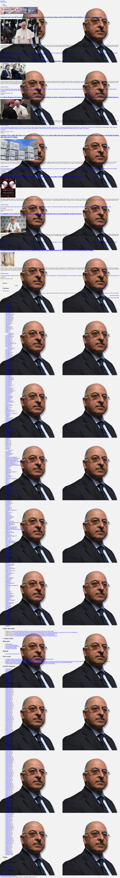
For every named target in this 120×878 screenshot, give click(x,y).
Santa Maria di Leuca (29, 90)
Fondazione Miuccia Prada (11, 463)
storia (37, 52)
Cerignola (79, 275)
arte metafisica (8, 374)
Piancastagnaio (90, 242)
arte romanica (8, 392)
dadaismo (7, 437)
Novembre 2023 (9, 705)
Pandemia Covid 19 (4, 90)
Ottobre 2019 (8, 761)
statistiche (44, 127)
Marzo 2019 (8, 769)
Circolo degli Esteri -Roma (11, 428)
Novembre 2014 (9, 827)
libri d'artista (8, 499)
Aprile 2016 (8, 808)
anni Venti (8, 322)
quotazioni (8, 579)
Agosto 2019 (8, 763)
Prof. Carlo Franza (38, 54)
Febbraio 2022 (8, 729)
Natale (7, 546)
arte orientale (8, 383)
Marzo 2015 (8, 823)
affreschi (7, 304)
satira (7, 589)
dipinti (7, 441)
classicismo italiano (9, 430)
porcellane (8, 574)
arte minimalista (9, 378)
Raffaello (7, 582)
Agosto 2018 (8, 776)
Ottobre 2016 (8, 801)
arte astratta (8, 338)
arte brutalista (8, 341)
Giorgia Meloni (91, 52)
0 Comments (3, 276)
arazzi (7, 325)
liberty (7, 497)
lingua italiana (8, 503)
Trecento (7, 616)
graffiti (7, 479)
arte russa (7, 394)
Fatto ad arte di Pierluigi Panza (12, 645)
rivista (7, 587)
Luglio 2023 (8, 710)
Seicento (7, 594)
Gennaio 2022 (8, 730)
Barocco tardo (8, 405)
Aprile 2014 (8, 835)
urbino (7, 621)
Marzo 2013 (8, 850)
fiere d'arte (8, 454)
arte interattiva (8, 369)
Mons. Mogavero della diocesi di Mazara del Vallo (10, 169)
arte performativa (9, 385)
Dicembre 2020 (9, 745)
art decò (7, 331)
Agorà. (49, 89)
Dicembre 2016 (9, 799)
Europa (23, 127)
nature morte (8, 547)
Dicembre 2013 (9, 839)
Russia (7, 588)
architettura (8, 327)
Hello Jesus (74, 242)
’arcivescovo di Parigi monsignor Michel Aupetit (70, 127)
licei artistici (8, 501)
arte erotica (8, 353)
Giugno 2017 (8, 792)
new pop (7, 549)
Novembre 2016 (9, 800)
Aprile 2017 (8, 794)
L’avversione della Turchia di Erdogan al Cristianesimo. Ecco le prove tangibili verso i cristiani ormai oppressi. (35, 633)
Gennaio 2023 (8, 717)
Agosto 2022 (8, 722)
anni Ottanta (8, 316)
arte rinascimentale (9, 390)
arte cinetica (10, 347)
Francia (27, 127)
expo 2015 (8, 448)
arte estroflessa (8, 354)
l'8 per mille (89, 168)
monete (7, 533)
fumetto (7, 468)
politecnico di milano (10, 568)
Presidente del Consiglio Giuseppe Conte (70, 128)
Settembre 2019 (9, 762)
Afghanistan (8, 305)
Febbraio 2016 (8, 810)
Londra (7, 506)
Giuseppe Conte (98, 52)
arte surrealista (8, 397)
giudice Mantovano (35, 128)
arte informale (8, 368)
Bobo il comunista (48, 242)
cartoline (7, 422)
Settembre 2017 (9, 789)
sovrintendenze (8, 603)
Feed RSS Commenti (12, 875)
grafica (7, 480)
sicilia (7, 601)
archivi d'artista (8, 328)
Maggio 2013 (8, 847)
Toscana (7, 615)
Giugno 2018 (8, 779)
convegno (12, 52)
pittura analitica (9, 565)
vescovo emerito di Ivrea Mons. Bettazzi (29, 169)
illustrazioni (8, 484)
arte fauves (8, 358)
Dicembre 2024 (9, 691)
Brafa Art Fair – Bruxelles (11, 413)
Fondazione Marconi (10, 462)
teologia (7, 614)
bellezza (7, 407)
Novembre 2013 (9, 841)
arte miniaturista (9, 377)
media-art (7, 520)
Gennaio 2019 (8, 771)
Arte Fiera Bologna (9, 360)
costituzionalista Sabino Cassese (14, 128)
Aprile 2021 (8, 740)
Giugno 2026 (8, 671)
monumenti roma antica (10, 535)
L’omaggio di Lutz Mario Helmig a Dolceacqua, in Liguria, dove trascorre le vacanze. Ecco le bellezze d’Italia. (32, 631)
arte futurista (8, 363)
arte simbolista (8, 396)
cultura (16, 52)
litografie (7, 504)
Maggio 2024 (8, 699)
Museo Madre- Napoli (10, 541)
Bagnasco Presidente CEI (64, 275)
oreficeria (7, 556)
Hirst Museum (8, 483)
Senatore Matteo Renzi (46, 54)
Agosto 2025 (8, 682)
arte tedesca (8, 398)
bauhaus (7, 406)
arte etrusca (8, 355)
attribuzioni (8, 404)
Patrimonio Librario (9, 560)
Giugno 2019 (8, 765)
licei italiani (8, 502)
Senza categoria (9, 596)
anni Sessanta (8, 318)
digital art (7, 440)
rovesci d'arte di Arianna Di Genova (13, 653)
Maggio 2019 (8, 766)
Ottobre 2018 (8, 774)
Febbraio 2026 (8, 675)
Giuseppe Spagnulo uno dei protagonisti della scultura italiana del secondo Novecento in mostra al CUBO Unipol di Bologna (30, 663)
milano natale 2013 (9, 523)
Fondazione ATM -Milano (11, 457)
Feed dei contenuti (9, 866)
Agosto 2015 (8, 817)
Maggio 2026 (8, 672)
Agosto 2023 (8, 709)
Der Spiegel (81, 206)
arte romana (8, 391)
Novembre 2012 (9, 854)
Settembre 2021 (9, 735)
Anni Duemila (7, 52)
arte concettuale (9, 342)
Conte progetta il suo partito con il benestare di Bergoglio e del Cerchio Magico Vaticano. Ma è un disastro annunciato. (38, 61)
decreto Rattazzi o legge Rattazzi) (80, 168)
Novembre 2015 (9, 814)
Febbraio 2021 (8, 743)
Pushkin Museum (9, 577)
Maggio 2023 (8, 712)
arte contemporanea (9, 343)
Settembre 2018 (9, 775)
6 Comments (3, 91)
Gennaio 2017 (8, 798)
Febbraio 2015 (8, 824)
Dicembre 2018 (9, 772)
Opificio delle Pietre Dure (11, 555)
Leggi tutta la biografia (114, 295)
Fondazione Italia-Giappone (11, 460)
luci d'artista (8, 507)
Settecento (8, 598)
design (7, 439)
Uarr (109, 242)
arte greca (7, 367)
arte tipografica (8, 400)
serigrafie (7, 597)
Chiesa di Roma (98, 127)
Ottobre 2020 (8, 747)
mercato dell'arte (9, 521)
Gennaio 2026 (8, 676)
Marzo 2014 (8, 836)
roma (118, 275)
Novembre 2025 (9, 678)
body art (7, 412)
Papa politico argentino (19, 90)
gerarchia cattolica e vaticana (96, 89)
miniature (7, 525)
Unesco (7, 619)
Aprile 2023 (8, 713)
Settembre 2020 (9, 748)
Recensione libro (35, 206)
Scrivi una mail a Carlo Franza (112, 297)
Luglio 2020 (8, 751)
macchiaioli (8, 508)
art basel (7, 329)
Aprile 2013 (8, 848)
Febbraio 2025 (8, 689)
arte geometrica (9, 364)
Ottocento (7, 557)
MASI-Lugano (8, 517)
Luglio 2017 (8, 791)
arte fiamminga (8, 359)
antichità (7, 324)
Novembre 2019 (9, 760)
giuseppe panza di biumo (10, 478)
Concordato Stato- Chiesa (107, 127)
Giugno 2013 (8, 846)
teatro (7, 613)
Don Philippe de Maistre (26, 128)
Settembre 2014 (9, 829)
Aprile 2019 (8, 767)
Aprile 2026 (8, 673)
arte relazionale (8, 389)
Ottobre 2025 (8, 680)
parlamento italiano (30, 54)
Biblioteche (8, 409)
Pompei (7, 571)
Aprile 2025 (8, 686)
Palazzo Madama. (15, 54)
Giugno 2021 (8, 738)
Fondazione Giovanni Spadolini (12, 458)
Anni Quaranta (8, 317)
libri (20, 206)
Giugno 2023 (8, 711)
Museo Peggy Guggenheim (11, 542)
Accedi (7, 865)
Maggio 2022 (8, 726)
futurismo (7, 470)
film (6, 456)
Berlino (7, 408)
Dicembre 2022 (9, 718)
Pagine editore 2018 (104, 206)
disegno (26, 242)
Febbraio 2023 (8, 716)
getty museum (8, 476)
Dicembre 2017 (9, 785)
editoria (7, 444)
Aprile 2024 (8, 700)
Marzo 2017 (8, 796)
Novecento (8, 552)
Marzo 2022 (8, 728)
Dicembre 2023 (9, 704)
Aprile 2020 (8, 754)
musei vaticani (8, 540)
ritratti (31, 89)
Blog (4, 4)
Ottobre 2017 (8, 788)
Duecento (7, 443)
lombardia (7, 505)
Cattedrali (12, 127)
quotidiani (7, 580)
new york (7, 550)
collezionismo (8, 431)
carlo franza (55, 89)
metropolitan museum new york (12, 522)
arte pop (7, 386)
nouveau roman (9, 551)
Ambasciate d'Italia (9, 306)
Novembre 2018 (9, 773)
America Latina (9, 309)
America (7, 307)
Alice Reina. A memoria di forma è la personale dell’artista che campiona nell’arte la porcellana (24, 660)
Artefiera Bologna (9, 401)
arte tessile (8, 399)
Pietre (7, 562)
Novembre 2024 (9, 692)
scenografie (8, 591)
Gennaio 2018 (8, 784)
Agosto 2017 (8, 790)
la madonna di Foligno (10, 493)
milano (78, 242)
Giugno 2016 (8, 806)
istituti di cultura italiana (10, 489)
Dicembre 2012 (9, 853)
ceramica (7, 424)
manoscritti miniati (9, 516)
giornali (7, 477)
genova (7, 474)
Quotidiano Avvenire (97, 242)
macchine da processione (10, 510)
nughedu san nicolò (9, 553)
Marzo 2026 (8, 674)
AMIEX (7, 310)
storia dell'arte (8, 610)
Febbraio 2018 (8, 783)
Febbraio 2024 (8, 702)
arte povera (8, 387)
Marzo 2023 (8, 714)
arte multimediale (9, 379)
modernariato (8, 531)
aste (6, 403)
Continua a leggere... (4, 50)
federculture (8, 452)
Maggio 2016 (8, 807)
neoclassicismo (8, 548)
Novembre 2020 (9, 746)
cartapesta (7, 421)
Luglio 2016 (8, 805)
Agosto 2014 (8, 830)
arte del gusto (8, 345)
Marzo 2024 (8, 701)
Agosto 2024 (8, 695)
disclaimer (2, 871)
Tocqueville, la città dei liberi (11, 648)
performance (8, 561)
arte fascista (8, 356)
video (7, 624)
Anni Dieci (8, 313)
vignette (40, 242)
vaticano (40, 52)
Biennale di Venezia (9, 410)
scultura (7, 592)
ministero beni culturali (10, 528)
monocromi (8, 534)
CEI (54, 52)
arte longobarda (9, 372)
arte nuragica (8, 380)
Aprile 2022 (8, 727)
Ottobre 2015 (8, 815)
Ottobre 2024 (8, 693)
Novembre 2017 (9, 787)
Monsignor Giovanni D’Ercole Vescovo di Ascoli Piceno (51, 128)
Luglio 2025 (8, 683)
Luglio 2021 (8, 737)
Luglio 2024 (8, 696)
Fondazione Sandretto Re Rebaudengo (13, 465)
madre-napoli (8, 512)
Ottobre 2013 (8, 842)
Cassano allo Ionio (73, 275)
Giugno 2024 (8, 698)
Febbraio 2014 (8, 837)
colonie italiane (8, 432)
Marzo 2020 (8, 755)
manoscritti (8, 515)
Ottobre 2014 (8, 828)
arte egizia (8, 351)
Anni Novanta (8, 315)
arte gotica (8, 365)
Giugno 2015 (8, 819)
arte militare (8, 376)
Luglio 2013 (8, 845)
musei (7, 539)
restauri (7, 584)
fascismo (7, 451)
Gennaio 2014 (8, 838)
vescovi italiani (86, 128)
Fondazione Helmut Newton (11, 459)
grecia (7, 481)
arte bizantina (8, 340)
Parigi (7, 559)
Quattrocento (8, 578)
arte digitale (8, 346)
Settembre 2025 (9, 681)
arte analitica (8, 337)
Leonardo (7, 496)
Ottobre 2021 (8, 734)
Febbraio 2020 (8, 756)
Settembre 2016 (9, 802)
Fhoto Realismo (9, 453)
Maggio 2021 (8, 739)
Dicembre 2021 (9, 731)
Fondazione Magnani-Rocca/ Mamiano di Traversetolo (16, 461)
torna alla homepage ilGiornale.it (6, 874)
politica (21, 52)
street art (7, 611)
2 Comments (3, 244)
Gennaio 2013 (8, 852)
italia (19, 52)
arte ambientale (8, 336)
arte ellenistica (8, 352)
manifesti (7, 514)
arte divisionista (9, 349)
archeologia (8, 326)
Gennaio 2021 (8, 744)
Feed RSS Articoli (4, 875)
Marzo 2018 (8, 782)
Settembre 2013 (9, 843)
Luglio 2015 (8, 818)
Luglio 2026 (8, 669)
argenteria (10, 333)
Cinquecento (8, 427)
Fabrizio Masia (87, 89)
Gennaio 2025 (8, 690)
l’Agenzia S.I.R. (104, 52)
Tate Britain (8, 612)
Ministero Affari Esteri (10, 526)
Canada (7, 416)
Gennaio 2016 (8, 811)
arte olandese (8, 381)
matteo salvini (111, 52)
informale (7, 486)
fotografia (7, 466)
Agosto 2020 (8, 749)
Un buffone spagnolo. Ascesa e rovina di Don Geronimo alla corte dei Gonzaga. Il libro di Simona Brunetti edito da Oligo (30, 659)
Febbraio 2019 (8, 770)
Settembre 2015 (9, 816)
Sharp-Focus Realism (10, 600)
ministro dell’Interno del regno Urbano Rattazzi (107, 168)
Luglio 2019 (8, 764)
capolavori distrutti (9, 418)
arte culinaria (8, 344)
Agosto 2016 (8, 803)
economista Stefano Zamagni (82, 52)
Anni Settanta (8, 319)
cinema (7, 426)
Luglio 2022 (8, 723)
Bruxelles (7, 414)
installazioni (8, 487)
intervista (15, 89)
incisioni (9, 450)
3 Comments (3, 55)
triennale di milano (9, 618)
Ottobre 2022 (8, 720)
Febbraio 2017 (8, 797)
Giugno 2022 (8, 725)
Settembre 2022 (9, 721)
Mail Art (7, 513)
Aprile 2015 (8, 821)
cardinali (64, 206)
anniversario (8, 323)
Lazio (7, 495)
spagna (7, 604)
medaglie (7, 519)
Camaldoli (8, 415)
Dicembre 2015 (9, 812)
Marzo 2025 (8, 687)
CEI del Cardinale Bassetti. (65, 89)
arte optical (8, 382)
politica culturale (27, 52)
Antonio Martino (9, 643)
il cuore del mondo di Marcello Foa (12, 646)
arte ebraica (8, 350)
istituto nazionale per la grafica (12, 490)
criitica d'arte (19, 242)
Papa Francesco (83, 242)
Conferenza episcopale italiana (61, 52)
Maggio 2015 (8, 820)
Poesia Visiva (8, 567)
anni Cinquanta (9, 311)
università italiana (52, 275)
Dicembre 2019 (9, 758)
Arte (11, 242)
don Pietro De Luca (72, 52)
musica (7, 543)
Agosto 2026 (8, 668)
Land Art (7, 494)
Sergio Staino (104, 242)
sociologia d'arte (9, 602)
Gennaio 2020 (8, 757)
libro (92, 206)
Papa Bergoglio (23, 54)
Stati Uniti (8, 605)
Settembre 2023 (9, 708)
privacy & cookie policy (5, 872)
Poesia (7, 566)
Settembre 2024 (9, 694)
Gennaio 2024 (8, 703)
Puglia (7, 576)
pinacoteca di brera (9, 564)
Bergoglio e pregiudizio (58, 206)
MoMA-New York (9, 532)
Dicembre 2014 (9, 826)
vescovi (109, 206)
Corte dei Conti (70, 168)
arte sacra (14, 242)
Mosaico (7, 537)
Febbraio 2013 (8, 851)
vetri (6, 623)
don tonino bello (88, 206)
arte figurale (8, 361)
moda (7, 530)
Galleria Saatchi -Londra (10, 471)
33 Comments (3, 171)
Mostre (7, 538)
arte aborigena (8, 335)
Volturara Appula (37, 90)
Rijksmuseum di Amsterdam (11, 585)
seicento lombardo (9, 595)
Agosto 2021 (8, 736)
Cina (6, 425)
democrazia (96, 275)
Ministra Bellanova (113, 89)
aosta (52, 89)
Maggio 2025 (8, 685)
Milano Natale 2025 (9, 524)
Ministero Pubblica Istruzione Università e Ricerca (15, 529)
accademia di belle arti (10, 302)
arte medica (8, 373)
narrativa (7, 544)
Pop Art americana (9, 573)
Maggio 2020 (8, 753)
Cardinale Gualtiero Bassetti (41, 168)
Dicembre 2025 (9, 677)
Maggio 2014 (8, 834)
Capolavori (8, 417)
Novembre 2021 (9, 733)
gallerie (7, 472)
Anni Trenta (8, 320)
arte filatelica (8, 362)
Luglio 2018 (8, 778)
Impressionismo (9, 485)
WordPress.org (8, 868)
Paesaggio (8, 558)
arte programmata (9, 388)
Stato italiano (33, 52)
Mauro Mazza (96, 206)
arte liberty (8, 371)
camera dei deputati (49, 52)
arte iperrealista (8, 370)
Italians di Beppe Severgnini (11, 647)
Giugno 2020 (8, 752)
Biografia (5, 5)
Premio (7, 575)
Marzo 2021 (8, 742)
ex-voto (7, 447)
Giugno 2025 (8, 684)
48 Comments (3, 208)
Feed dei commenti (9, 867)
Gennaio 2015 (8, 825)
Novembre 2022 (9, 719)
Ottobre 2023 (8, 707)
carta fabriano (8, 419)
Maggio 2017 (8, 793)
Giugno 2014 (8, 833)
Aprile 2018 (8, 781)
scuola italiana (37, 275)
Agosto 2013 (8, 844)
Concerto (7, 433)
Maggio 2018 (8, 780)
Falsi (6, 449)
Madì (7, 511)
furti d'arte (8, 469)
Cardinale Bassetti (83, 127)
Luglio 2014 (8, 832)
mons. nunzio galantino (112, 275)
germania (7, 475)
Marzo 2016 (8, 809)
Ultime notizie (8, 638)
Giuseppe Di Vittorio (103, 275)
